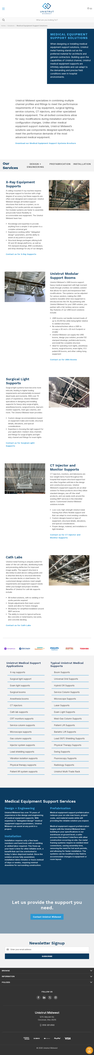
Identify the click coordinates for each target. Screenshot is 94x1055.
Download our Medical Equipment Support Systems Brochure (45, 143)
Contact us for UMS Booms (63, 359)
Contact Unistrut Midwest (47, 917)
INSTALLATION (82, 164)
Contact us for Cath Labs (18, 625)
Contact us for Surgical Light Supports (20, 444)
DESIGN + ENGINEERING (35, 165)
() (90, 9)
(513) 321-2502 (48, 1025)
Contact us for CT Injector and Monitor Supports (65, 536)
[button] (52, 195)
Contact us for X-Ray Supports (21, 254)
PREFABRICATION (59, 164)
